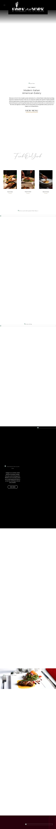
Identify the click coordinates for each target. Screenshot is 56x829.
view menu (13, 486)
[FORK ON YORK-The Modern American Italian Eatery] (28, 7)
